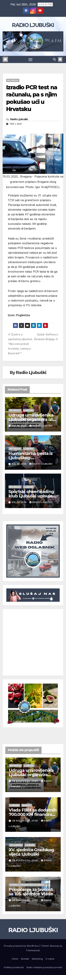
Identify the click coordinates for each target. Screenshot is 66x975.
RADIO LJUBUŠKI (33, 25)
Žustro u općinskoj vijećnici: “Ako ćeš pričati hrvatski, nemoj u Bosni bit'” (20, 344)
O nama (50, 958)
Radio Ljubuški (19, 119)
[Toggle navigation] (30, 59)
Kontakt (25, 958)
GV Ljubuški (16, 845)
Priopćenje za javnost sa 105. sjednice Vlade (31, 891)
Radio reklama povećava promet (44, 967)
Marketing (37, 958)
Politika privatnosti (14, 967)
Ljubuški (28, 410)
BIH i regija (12, 80)
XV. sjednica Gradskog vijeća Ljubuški (31, 852)
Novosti (26, 805)
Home (15, 958)
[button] (54, 59)
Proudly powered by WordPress (21, 945)
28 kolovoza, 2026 (25, 781)
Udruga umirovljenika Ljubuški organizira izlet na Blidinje (32, 419)
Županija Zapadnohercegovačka (27, 885)
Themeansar (33, 950)
